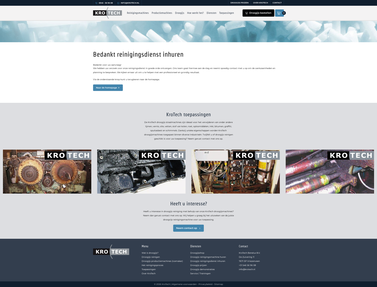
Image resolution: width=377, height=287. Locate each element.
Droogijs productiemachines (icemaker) (162, 261)
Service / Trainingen (200, 273)
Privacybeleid (205, 284)
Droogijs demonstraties (202, 269)
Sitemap (218, 284)
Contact (277, 3)
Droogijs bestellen (260, 12)
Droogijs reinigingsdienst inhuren (207, 261)
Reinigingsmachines (138, 12)
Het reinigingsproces (152, 265)
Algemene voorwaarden (184, 284)
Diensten (211, 12)
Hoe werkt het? (195, 12)
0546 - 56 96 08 (106, 3)
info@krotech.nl (130, 3)
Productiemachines (162, 12)
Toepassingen (226, 12)
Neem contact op (186, 228)
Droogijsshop (197, 253)
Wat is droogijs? (150, 253)
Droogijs (179, 12)
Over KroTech (260, 3)
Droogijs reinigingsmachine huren (208, 257)
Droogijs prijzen (239, 3)
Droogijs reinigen (151, 257)
